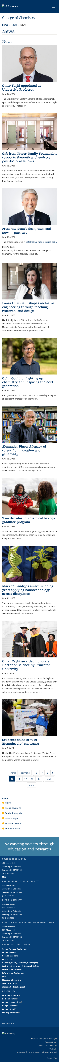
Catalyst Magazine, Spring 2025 (41, 241)
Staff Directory (9, 983)
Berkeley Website (11, 995)
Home (5, 24)
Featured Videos (13, 823)
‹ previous (26, 772)
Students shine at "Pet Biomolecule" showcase (20, 741)
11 (20, 779)
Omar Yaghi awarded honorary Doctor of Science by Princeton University (26, 665)
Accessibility (51, 1042)
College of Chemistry (18, 17)
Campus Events (10, 1005)
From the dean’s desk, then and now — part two (26, 230)
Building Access (9, 952)
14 (40, 779)
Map (4, 877)
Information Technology (13, 973)
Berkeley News (9, 999)
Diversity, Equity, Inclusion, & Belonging (20, 963)
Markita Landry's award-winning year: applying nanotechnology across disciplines (27, 590)
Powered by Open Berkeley (44, 1038)
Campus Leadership (12, 1002)
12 (26, 779)
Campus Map (8, 1009)
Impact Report (12, 818)
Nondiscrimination (48, 1045)
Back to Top (52, 1058)
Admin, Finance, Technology (14, 949)
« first (13, 772)
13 (33, 779)
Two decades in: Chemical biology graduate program (28, 520)
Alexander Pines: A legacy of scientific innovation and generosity (24, 450)
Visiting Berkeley (10, 1012)
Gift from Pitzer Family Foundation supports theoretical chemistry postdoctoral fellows (29, 157)
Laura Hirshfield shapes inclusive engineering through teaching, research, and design (28, 307)
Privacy (53, 1048)
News (14, 24)
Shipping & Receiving (11, 980)
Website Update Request (13, 987)
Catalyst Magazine (14, 813)
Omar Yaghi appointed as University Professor (21, 87)
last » (32, 785)
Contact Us (7, 959)
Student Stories (12, 828)
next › (50, 778)
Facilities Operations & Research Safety (20, 966)
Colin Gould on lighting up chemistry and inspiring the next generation (27, 382)
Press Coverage (13, 807)
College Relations (10, 956)
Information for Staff (11, 969)
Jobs (4, 976)
